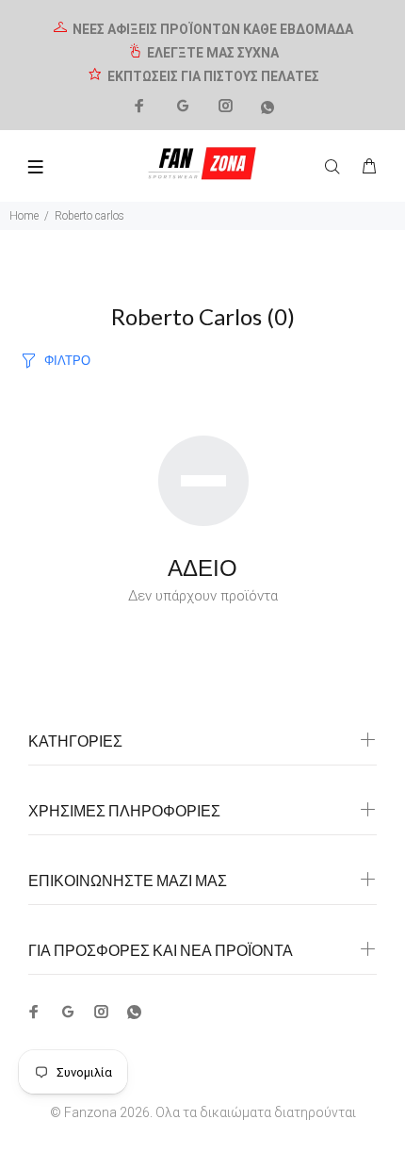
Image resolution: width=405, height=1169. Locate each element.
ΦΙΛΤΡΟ (67, 360)
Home (24, 215)
